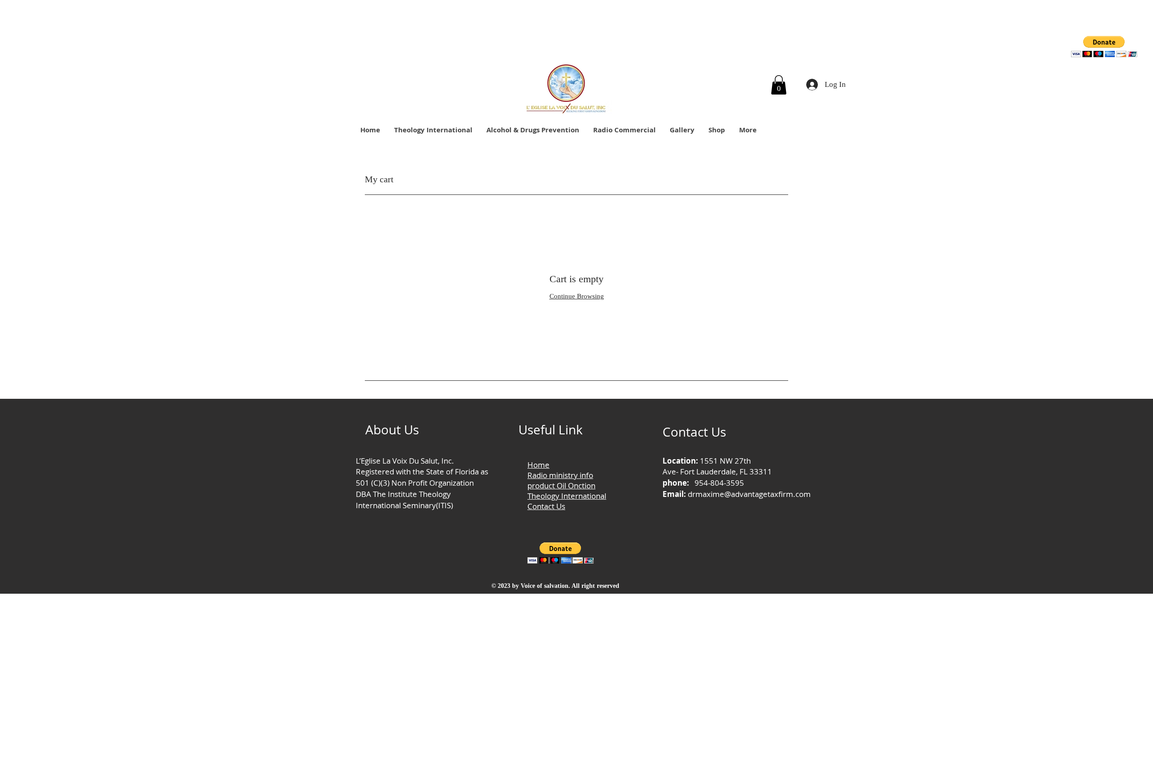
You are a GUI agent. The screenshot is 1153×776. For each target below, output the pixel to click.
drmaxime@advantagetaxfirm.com (749, 494)
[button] (1104, 46)
